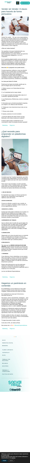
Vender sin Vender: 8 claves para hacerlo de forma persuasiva (14, 11)
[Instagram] (11, 390)
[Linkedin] (19, 390)
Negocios (12, 125)
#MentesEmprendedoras (20, 325)
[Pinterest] (17, 390)
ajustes (13, 457)
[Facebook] (13, 390)
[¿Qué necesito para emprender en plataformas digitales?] (15, 157)
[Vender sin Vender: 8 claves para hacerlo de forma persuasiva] (15, 25)
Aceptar (4, 460)
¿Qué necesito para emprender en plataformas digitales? (13, 134)
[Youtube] (15, 390)
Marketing (4, 125)
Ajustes (11, 460)
